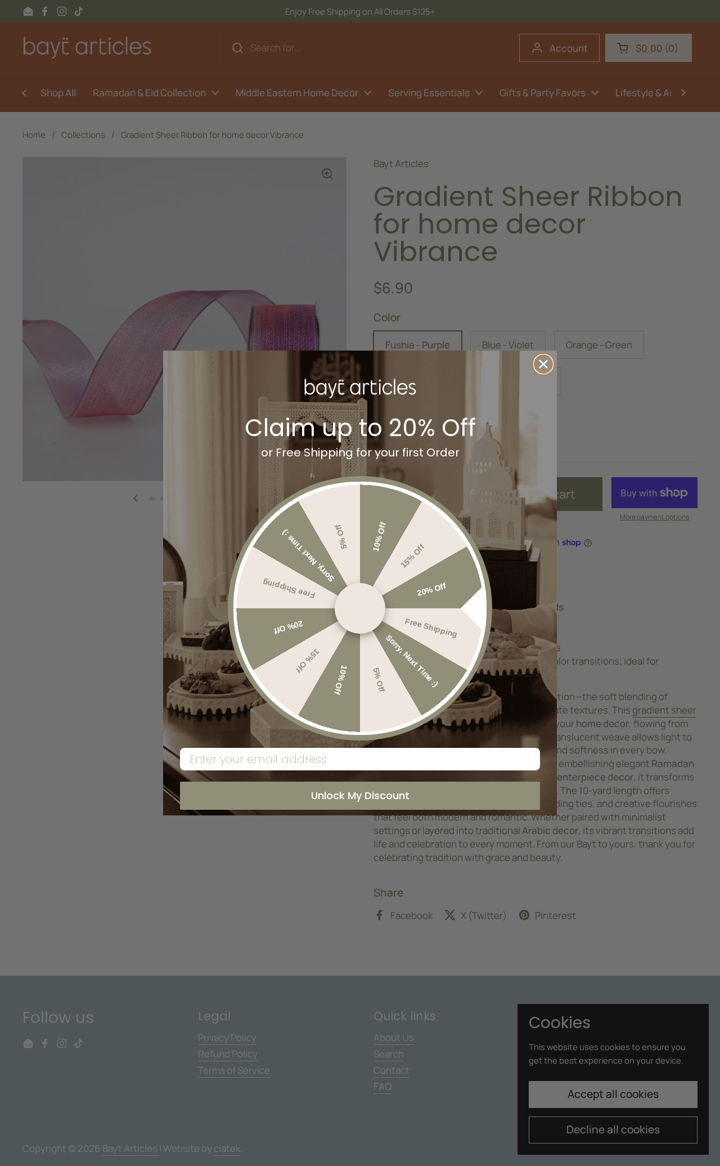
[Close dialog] (543, 364)
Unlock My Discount (360, 795)
